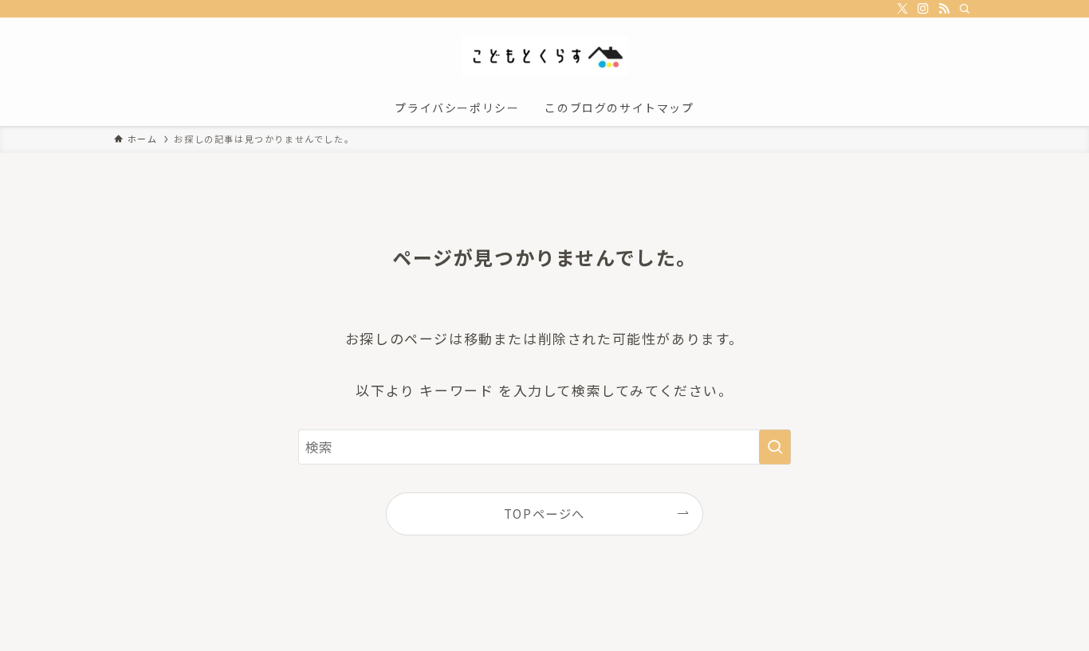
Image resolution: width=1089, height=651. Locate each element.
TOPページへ (544, 513)
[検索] (964, 9)
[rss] (944, 9)
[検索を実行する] (775, 447)
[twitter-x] (902, 9)
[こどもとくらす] (544, 56)
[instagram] (923, 9)
